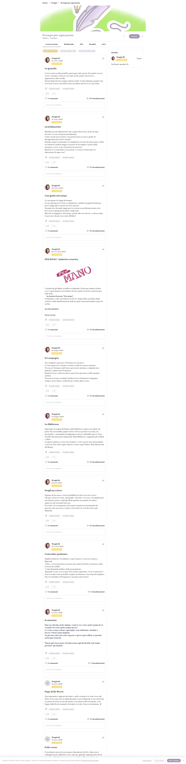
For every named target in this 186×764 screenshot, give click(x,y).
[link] (51, 44)
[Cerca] (124, 36)
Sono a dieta (159, 761)
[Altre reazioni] (53, 93)
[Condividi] (103, 58)
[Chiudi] (183, 760)
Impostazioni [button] (147, 761)
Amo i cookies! (174, 761)
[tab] (50, 51)
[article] (74, 83)
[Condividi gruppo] (142, 36)
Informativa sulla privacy (89, 760)
